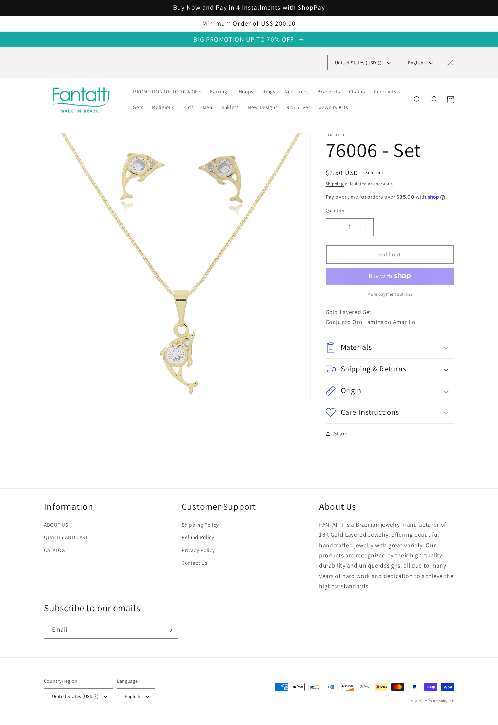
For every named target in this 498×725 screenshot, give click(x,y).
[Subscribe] (170, 630)
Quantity (335, 210)
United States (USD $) (75, 696)
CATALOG (54, 550)
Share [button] (341, 433)
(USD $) (358, 62)
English (415, 62)
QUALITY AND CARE (66, 537)
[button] (417, 99)
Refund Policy (198, 537)
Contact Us (194, 562)
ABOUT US (56, 524)
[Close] (450, 63)
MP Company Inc (439, 700)
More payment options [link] (389, 294)
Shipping (335, 183)
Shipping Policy (200, 524)
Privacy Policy (198, 550)
